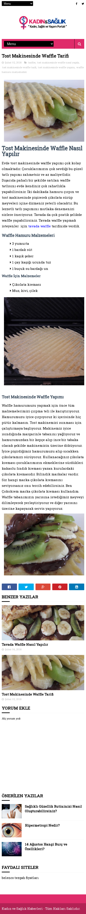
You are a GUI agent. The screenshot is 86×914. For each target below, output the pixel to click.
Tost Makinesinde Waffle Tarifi (28, 694)
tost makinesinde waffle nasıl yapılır (58, 62)
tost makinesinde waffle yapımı (56, 67)
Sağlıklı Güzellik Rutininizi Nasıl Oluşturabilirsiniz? (53, 808)
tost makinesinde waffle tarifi (19, 67)
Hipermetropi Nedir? (42, 825)
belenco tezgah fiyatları (20, 878)
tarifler (32, 62)
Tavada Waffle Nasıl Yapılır (25, 644)
